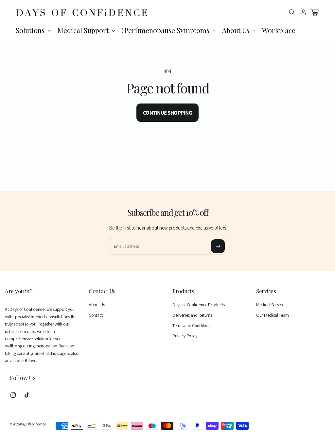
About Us (97, 305)
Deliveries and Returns (192, 315)
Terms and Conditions (191, 325)
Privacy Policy (184, 336)
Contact (96, 315)
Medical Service (270, 305)
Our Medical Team (272, 315)
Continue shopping (167, 112)
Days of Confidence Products (198, 305)
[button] (292, 12)
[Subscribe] (218, 246)
